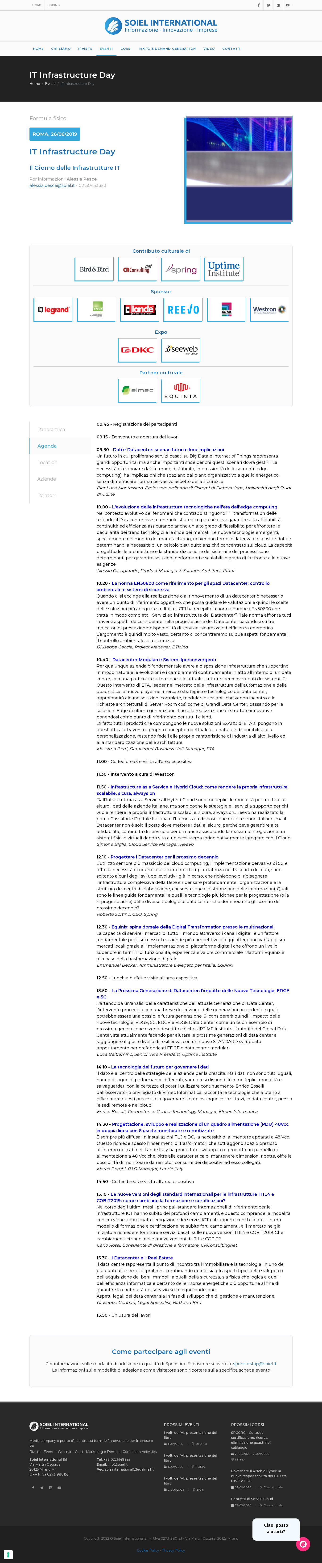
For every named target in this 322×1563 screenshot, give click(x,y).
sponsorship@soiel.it (255, 1363)
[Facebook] (259, 5)
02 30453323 (92, 185)
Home (37, 5)
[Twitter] (268, 5)
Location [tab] (47, 462)
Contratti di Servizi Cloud (252, 1499)
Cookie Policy (148, 1550)
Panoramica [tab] (51, 429)
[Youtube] (288, 5)
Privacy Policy (173, 1550)
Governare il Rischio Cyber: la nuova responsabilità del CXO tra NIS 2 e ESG (259, 1476)
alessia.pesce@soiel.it (52, 185)
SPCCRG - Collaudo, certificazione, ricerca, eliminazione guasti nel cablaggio (251, 1440)
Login (53, 5)
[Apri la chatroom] (303, 1544)
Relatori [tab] (46, 495)
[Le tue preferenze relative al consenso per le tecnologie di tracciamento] (8, 1554)
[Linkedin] (278, 5)
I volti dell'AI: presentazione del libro (190, 1435)
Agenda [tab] (47, 446)
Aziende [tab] (46, 479)
